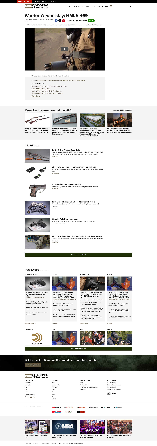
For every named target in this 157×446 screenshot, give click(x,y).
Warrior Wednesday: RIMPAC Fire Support (46, 91)
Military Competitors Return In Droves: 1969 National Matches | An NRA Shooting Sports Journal (119, 130)
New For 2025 (78, 6)
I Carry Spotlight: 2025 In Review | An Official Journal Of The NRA (63, 304)
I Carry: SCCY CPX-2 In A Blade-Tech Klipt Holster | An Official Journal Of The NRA (64, 315)
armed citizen (37, 297)
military (46, 80)
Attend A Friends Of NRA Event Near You (119, 436)
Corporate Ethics (45, 443)
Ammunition (29, 329)
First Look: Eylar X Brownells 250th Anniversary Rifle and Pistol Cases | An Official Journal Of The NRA (91, 317)
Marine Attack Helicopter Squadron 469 (74, 80)
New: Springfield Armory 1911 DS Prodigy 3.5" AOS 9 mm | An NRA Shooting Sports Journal (91, 295)
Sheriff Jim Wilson (60, 223)
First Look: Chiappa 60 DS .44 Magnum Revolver (73, 201)
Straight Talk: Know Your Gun (65, 219)
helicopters (40, 80)
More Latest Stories (85, 255)
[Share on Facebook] (56, 20)
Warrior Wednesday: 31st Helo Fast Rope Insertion (49, 86)
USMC (50, 80)
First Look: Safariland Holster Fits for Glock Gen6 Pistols (77, 236)
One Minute (36, 96)
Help (26, 389)
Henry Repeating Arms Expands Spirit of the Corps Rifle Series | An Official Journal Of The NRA (36, 130)
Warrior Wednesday (57, 80)
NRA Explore (83, 389)
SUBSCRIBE (32, 365)
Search (26, 392)
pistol (93, 300)
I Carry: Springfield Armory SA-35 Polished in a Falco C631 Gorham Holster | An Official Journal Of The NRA (63, 295)
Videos (100, 6)
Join (35, 1)
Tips (56, 156)
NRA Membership (111, 383)
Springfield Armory (58, 299)
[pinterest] (63, 20)
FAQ (26, 387)
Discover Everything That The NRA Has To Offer (91, 436)
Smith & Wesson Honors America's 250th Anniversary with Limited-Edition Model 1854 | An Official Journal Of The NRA (92, 309)
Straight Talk (29, 297)
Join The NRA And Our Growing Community (64, 436)
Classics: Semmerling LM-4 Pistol (66, 184)
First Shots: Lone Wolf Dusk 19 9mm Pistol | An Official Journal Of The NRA (120, 317)
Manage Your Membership (114, 389)
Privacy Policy (28, 443)
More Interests (44, 271)
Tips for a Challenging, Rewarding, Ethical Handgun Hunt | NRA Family (37, 303)
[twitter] (60, 20)
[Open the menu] (111, 6)
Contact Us (27, 385)
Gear (93, 6)
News (69, 6)
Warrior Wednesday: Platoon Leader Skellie (47, 93)
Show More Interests (87, 348)
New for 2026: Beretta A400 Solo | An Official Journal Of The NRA (91, 303)
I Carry (54, 274)
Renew (38, 1)
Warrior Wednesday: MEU (41, 88)
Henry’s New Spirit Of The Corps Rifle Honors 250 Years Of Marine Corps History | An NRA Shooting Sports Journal (64, 131)
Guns (87, 6)
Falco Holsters (68, 299)
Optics (57, 173)
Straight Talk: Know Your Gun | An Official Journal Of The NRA (37, 294)
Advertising (27, 383)
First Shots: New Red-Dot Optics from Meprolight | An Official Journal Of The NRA (119, 310)
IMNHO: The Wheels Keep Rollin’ (66, 149)
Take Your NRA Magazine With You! (36, 436)
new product (99, 300)
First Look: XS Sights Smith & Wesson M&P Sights (74, 167)
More (37, 146)
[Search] (130, 6)
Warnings (53, 443)
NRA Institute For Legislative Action (89, 387)
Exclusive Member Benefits (114, 385)
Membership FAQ (111, 387)
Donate (44, 1)
